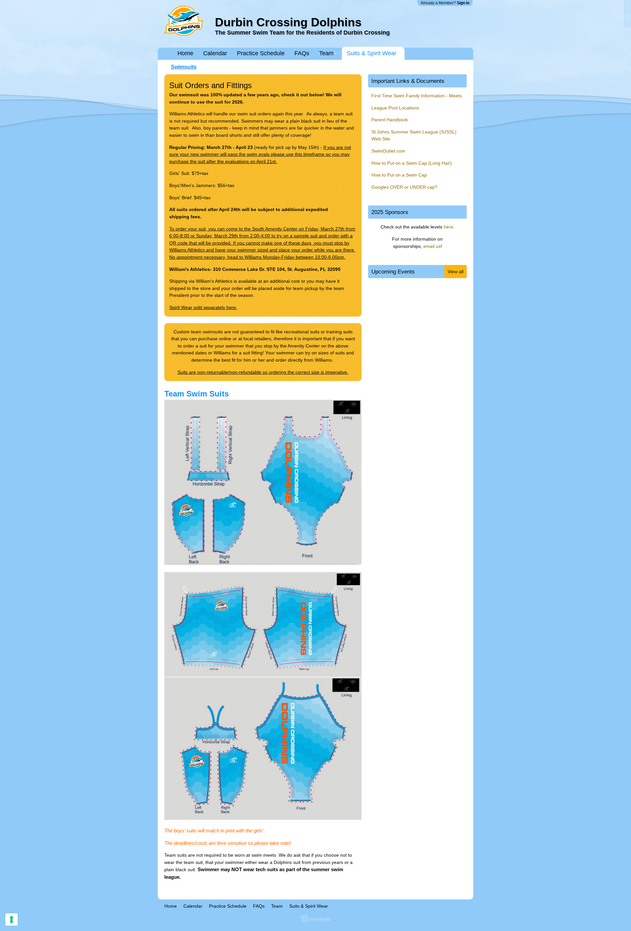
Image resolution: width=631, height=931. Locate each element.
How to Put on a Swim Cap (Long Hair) (411, 163)
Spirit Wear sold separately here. (203, 307)
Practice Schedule (261, 53)
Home (185, 53)
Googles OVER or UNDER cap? (405, 187)
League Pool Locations (395, 107)
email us (432, 246)
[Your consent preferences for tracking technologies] (11, 919)
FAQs (301, 53)
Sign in (463, 3)
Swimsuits (184, 67)
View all (455, 271)
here (448, 226)
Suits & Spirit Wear (371, 53)
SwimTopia (316, 919)
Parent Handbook (389, 119)
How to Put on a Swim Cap (399, 175)
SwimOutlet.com (388, 151)
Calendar (215, 53)
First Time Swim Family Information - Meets (416, 95)
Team (326, 53)
